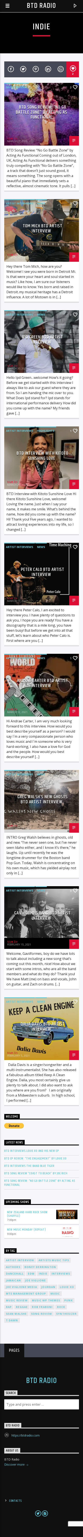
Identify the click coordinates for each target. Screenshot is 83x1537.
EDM (31, 1273)
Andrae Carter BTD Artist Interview (42, 683)
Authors (13, 1267)
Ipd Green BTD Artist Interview (42, 339)
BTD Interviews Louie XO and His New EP (31, 1151)
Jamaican (13, 1280)
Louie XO (67, 1287)
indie (43, 1273)
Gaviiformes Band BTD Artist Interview (42, 915)
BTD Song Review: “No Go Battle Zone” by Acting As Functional (41, 112)
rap (9, 1307)
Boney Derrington (40, 1267)
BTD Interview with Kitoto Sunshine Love (42, 456)
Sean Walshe (16, 1314)
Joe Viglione (35, 1280)
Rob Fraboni (42, 1307)
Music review (17, 1300)
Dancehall (15, 1273)
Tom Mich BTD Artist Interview (42, 228)
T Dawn (12, 1320)
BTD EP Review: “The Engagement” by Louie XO (35, 1158)
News (41, 203)
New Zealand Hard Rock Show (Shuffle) (27, 1214)
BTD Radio (41, 5)
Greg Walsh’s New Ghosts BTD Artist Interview (42, 799)
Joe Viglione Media (21, 1287)
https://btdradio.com (25, 1435)
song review (41, 1314)
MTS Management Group (26, 1293)
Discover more (15, 1464)
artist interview (20, 1260)
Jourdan (48, 1287)
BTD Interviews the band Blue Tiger (29, 1166)
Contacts (15, 1501)
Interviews (61, 1273)
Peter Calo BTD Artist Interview (42, 572)
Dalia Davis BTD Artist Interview (43, 1026)
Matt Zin (12, 138)
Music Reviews (16, 87)
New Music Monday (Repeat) (26, 1229)
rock (61, 1307)
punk (68, 1300)
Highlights (45, 431)
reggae (22, 1307)
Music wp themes (46, 1300)
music (55, 1293)
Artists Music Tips (54, 1260)
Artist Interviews (19, 203)
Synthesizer (66, 1314)
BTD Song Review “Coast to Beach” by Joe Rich (35, 1173)
